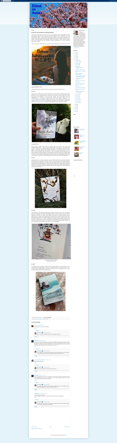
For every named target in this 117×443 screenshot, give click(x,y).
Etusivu (50, 426)
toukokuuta (77, 96)
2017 (75, 59)
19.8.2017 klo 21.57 (42, 340)
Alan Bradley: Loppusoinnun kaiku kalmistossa (80, 92)
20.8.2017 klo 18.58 (42, 375)
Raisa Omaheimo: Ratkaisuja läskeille (82, 147)
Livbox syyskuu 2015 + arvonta (81, 129)
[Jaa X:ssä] (48, 317)
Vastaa (35, 328)
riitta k (35, 325)
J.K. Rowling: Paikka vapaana (80, 69)
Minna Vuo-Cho (37, 393)
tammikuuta (77, 102)
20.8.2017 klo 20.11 (46, 384)
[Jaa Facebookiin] (49, 317)
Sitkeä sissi (77, 86)
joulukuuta (77, 60)
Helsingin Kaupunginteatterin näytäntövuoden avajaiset (80, 76)
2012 (75, 110)
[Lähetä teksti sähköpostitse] (44, 317)
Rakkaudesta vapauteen (79, 84)
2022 (75, 52)
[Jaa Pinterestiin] (50, 317)
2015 (75, 105)
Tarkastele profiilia (76, 47)
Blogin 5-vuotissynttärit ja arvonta (82, 136)
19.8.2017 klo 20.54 (40, 325)
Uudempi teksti (34, 426)
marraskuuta (77, 61)
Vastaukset (37, 330)
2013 (75, 108)
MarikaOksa (36, 340)
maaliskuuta (77, 99)
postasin (48, 34)
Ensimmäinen (77, 81)
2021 (75, 53)
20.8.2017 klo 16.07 (46, 367)
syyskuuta (77, 64)
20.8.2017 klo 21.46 (43, 393)
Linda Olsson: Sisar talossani (80, 80)
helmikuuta (77, 101)
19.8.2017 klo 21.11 (46, 332)
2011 (75, 111)
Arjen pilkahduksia (41, 100)
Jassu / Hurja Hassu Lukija (39, 359)
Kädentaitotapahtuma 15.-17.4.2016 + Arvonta (82, 142)
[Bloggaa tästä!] (47, 317)
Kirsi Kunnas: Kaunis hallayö (80, 83)
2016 (75, 104)
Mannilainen (39, 332)
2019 (75, 56)
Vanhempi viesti (66, 426)
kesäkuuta (77, 95)
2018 (75, 57)
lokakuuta (77, 63)
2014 (75, 107)
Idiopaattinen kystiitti (81, 153)
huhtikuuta (77, 98)
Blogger (65, 435)
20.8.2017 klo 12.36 (47, 359)
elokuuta (76, 66)
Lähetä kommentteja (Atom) (38, 428)
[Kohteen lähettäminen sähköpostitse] (45, 317)
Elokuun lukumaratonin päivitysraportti (79, 74)
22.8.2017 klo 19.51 (46, 401)
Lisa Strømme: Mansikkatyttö (80, 87)
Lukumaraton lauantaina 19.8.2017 (79, 78)
